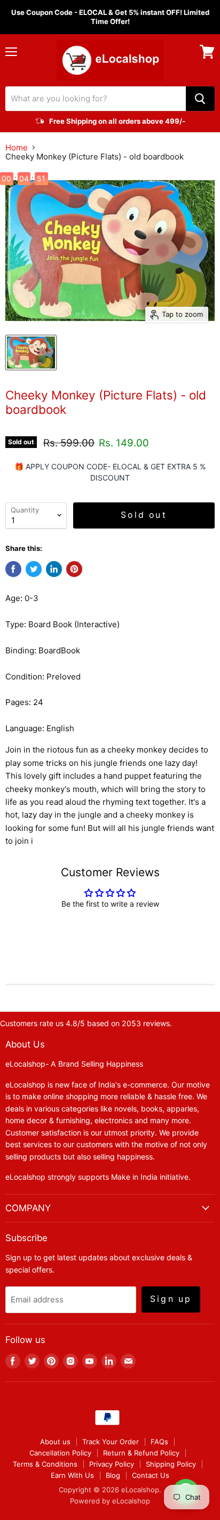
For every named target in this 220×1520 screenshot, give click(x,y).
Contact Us (150, 1475)
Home (16, 147)
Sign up (171, 1299)
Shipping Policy (171, 1464)
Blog (113, 1475)
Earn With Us (72, 1475)
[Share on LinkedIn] (54, 569)
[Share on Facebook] (13, 569)
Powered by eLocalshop (110, 1501)
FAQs (159, 1441)
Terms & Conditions (45, 1464)
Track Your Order (110, 1441)
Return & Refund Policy (141, 1453)
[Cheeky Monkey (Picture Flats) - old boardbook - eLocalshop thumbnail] (31, 352)
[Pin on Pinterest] (74, 569)
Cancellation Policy (60, 1453)
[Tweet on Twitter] (34, 569)
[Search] (200, 98)
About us (55, 1441)
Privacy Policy (111, 1464)
